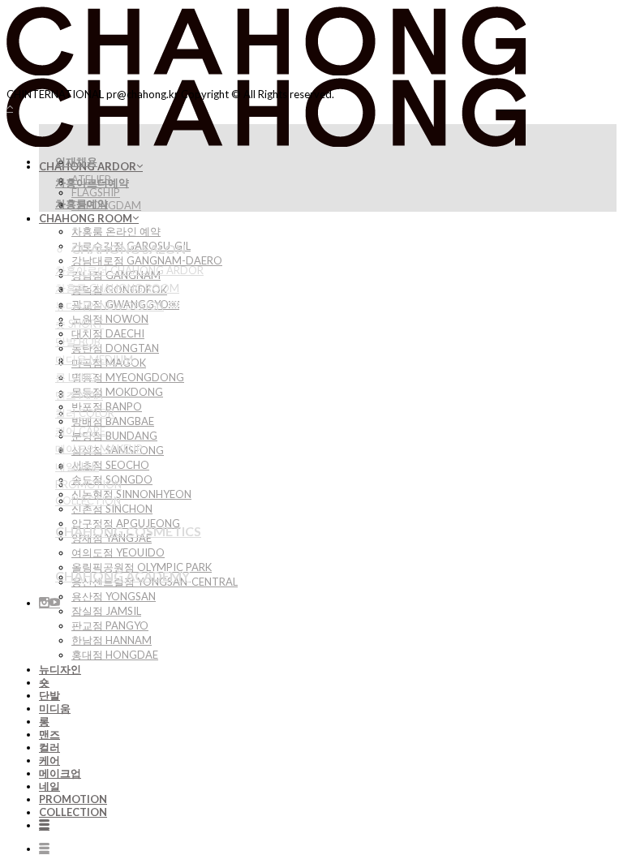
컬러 (49, 747)
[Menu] (44, 824)
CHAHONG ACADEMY (122, 575)
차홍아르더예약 (92, 182)
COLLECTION (73, 812)
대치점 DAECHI (107, 333)
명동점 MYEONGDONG (127, 377)
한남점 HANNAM (111, 640)
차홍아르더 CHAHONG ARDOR (129, 270)
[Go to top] (9, 107)
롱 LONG (76, 377)
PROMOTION (73, 799)
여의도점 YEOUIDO (118, 552)
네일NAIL (77, 466)
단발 (49, 695)
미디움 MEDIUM (94, 359)
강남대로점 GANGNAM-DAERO (146, 260)
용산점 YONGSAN (113, 596)
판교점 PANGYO (109, 625)
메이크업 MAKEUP (99, 448)
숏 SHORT (79, 323)
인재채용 (76, 161)
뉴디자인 (60, 669)
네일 (49, 786)
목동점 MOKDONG (117, 391)
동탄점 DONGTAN (115, 348)
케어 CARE (80, 430)
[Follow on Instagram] (44, 602)
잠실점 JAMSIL (106, 610)
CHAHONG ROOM (85, 218)
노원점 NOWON (109, 318)
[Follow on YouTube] (54, 602)
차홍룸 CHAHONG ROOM (117, 287)
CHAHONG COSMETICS (128, 531)
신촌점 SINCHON (112, 508)
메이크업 (60, 773)
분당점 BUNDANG (114, 435)
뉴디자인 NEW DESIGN (109, 305)
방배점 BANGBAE (112, 421)
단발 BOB (78, 341)
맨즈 (49, 734)
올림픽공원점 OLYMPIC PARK (141, 567)
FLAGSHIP (95, 192)
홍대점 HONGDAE (114, 654)
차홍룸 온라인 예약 (116, 231)
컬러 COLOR (84, 412)
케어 (49, 760)
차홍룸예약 (81, 203)
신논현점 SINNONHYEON (131, 494)
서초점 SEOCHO (110, 464)
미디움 (55, 708)
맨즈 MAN (79, 395)
